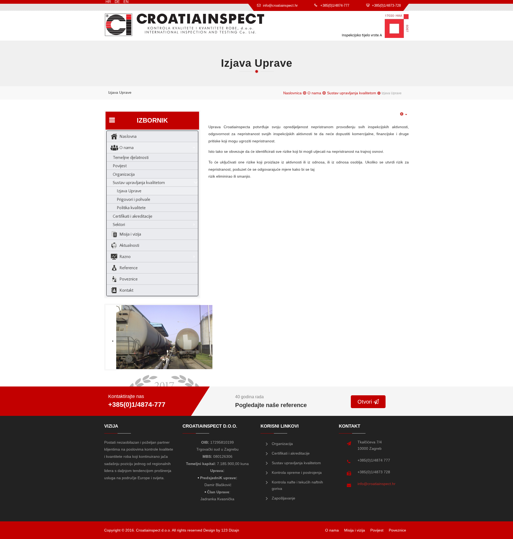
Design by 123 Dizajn (221, 530)
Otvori (365, 402)
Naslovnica (292, 93)
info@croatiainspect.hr (376, 484)
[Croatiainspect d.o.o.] (184, 24)
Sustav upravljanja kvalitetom (351, 93)
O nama (314, 93)
